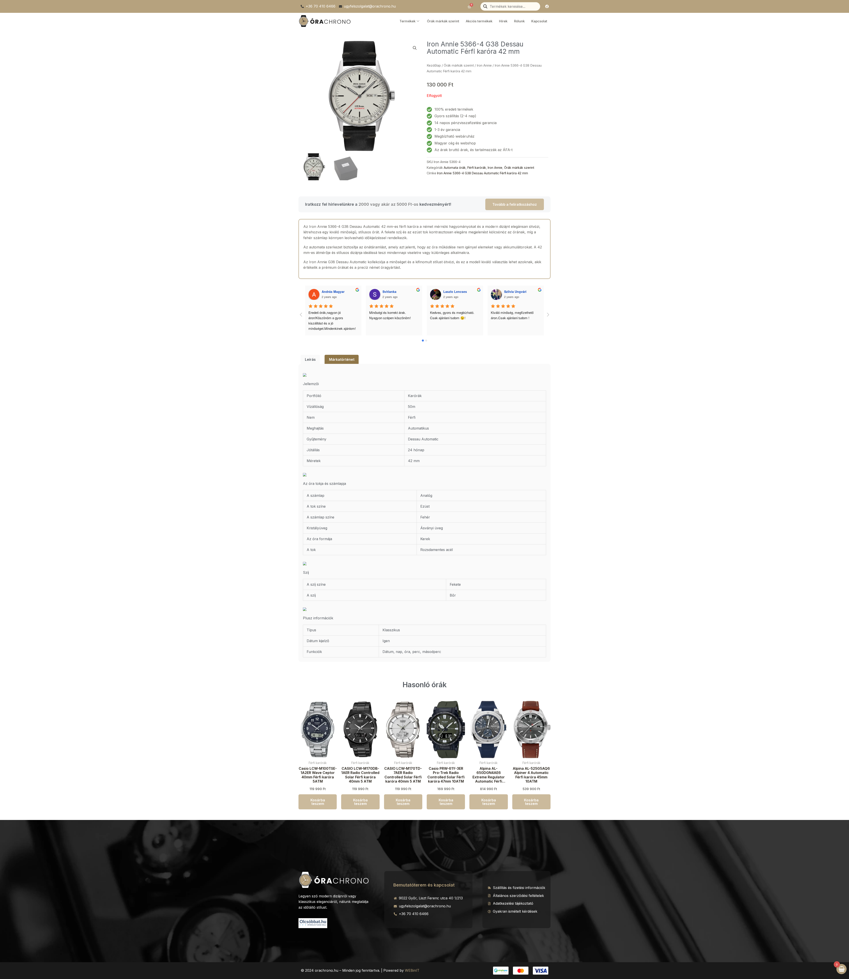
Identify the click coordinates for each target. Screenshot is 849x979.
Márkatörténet (341, 359)
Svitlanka (329, 291)
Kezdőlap (434, 65)
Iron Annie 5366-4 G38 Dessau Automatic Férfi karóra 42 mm (482, 173)
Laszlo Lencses (394, 291)
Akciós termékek (479, 21)
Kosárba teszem (317, 802)
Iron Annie (484, 65)
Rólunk (519, 21)
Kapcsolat (539, 21)
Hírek (503, 21)
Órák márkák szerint (443, 21)
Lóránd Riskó (514, 291)
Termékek (407, 21)
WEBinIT (412, 970)
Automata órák (455, 167)
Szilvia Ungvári (454, 291)
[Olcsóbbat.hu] (313, 922)
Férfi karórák (476, 167)
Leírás (310, 359)
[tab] (310, 359)
